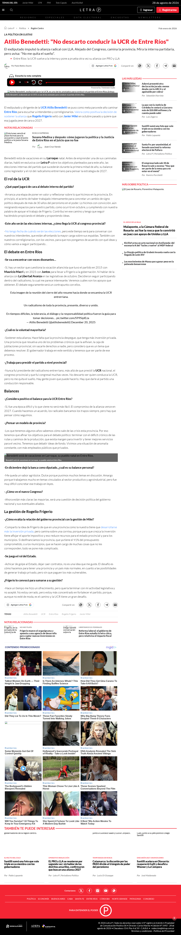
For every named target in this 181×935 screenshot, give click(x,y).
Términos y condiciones (141, 930)
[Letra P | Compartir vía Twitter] (148, 65)
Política (22, 28)
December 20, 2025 (83, 322)
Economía (43, 899)
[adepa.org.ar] (35, 926)
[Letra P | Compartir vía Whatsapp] (139, 65)
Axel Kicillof (77, 2)
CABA (70, 899)
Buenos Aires (58, 899)
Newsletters (149, 17)
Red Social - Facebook (89, 890)
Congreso (148, 899)
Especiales (55, 17)
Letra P (11, 28)
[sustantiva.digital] (48, 926)
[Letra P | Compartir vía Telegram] (165, 65)
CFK (40, 2)
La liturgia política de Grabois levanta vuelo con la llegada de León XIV (149, 253)
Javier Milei (27, 2)
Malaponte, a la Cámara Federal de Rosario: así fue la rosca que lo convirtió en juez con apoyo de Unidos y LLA (149, 230)
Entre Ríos (10, 111)
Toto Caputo (61, 2)
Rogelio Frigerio (42, 116)
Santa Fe (79, 899)
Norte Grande (119, 899)
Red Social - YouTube (105, 890)
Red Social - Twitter (81, 890)
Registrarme (169, 9)
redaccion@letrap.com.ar (162, 928)
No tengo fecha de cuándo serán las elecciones (33, 231)
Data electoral (88, 17)
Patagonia (135, 899)
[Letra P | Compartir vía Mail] (174, 65)
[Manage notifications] (174, 918)
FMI (49, 2)
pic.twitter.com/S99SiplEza (72, 318)
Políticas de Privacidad (164, 930)
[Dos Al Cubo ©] (14, 926)
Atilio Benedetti (57, 107)
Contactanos (70, 890)
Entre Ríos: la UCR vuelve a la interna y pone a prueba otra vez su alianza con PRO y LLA (66, 58)
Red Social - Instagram (97, 890)
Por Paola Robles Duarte (21, 66)
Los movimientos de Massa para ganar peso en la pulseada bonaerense (149, 262)
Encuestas (120, 17)
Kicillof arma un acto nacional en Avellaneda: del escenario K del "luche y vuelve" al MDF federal (149, 244)
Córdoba (105, 899)
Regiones (28, 17)
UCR (44, 107)
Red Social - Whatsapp (114, 890)
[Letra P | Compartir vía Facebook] (157, 65)
